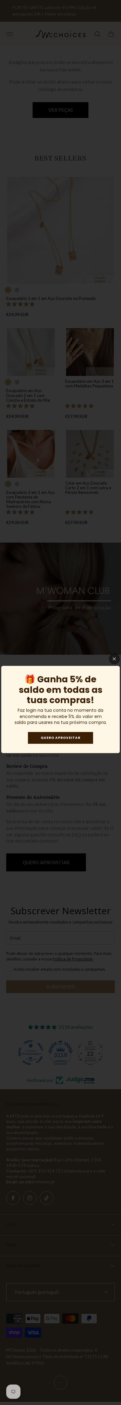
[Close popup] (114, 658)
